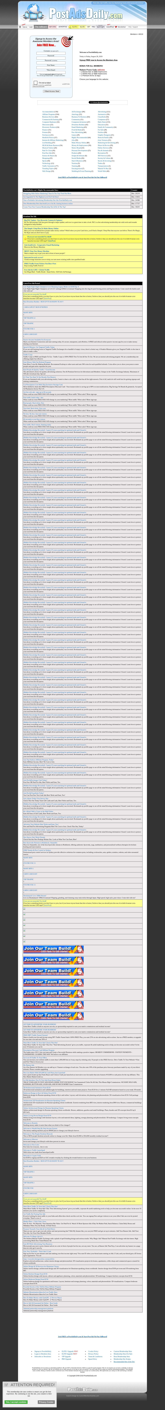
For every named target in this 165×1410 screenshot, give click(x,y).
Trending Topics (48, 168)
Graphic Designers (104, 135)
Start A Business (77, 161)
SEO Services (102, 156)
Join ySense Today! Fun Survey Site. (36, 798)
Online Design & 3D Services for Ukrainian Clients (41, 1266)
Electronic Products (49, 127)
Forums (44, 132)
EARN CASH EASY (30, 334)
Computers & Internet (79, 122)
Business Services (48, 117)
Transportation (103, 166)
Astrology (75, 114)
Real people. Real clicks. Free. (33, 403)
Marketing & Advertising (106, 143)
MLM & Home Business (50, 145)
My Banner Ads (28, 1065)
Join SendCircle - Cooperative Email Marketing (41, 245)
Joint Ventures (103, 140)
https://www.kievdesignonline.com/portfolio (38, 1259)
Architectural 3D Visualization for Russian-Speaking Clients (44, 1101)
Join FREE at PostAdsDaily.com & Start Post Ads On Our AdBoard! (82, 177)
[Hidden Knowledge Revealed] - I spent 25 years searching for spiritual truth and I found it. (54, 430)
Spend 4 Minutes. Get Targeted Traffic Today (39, 347)
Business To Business (79, 117)
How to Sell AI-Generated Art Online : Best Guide (40, 1303)
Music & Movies (104, 145)
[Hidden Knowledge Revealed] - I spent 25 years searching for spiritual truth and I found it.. (55, 655)
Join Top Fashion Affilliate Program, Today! (38, 760)
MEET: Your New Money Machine (36, 251)
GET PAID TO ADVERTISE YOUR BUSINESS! (39, 1024)
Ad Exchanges (77, 112)
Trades (100, 163)
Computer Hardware (49, 122)
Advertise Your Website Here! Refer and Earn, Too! (41, 824)
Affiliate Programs (48, 114)
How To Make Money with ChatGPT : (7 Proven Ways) (42, 1298)
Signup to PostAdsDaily (43, 1351)
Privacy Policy (93, 1354)
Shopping (45, 158)
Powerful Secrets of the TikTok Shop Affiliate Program (42, 1287)
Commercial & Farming (50, 119)
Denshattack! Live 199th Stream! (34, 896)
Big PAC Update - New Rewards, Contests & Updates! (43, 220)
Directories (46, 125)
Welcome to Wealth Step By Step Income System (40, 1128)
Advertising (102, 112)
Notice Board (76, 148)
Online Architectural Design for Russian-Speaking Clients (43, 1108)
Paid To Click (47, 150)
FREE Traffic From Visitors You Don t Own (40, 264)
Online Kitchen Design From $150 (35, 1274)
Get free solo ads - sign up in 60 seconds (37, 392)
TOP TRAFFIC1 (29, 1172)
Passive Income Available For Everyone (37, 340)
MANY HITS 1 (28, 869)
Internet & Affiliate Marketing (52, 140)
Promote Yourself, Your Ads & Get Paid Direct (39, 1229)
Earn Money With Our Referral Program (37, 362)
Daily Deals (102, 122)
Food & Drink (76, 130)
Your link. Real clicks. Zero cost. (34, 408)
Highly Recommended (79, 137)
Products (75, 153)
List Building (47, 143)
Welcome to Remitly (30, 1123)
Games (74, 135)
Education (101, 125)
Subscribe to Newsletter (43, 1356)
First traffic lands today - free (33, 398)
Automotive (102, 114)
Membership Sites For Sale (123, 1354)
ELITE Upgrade (67, 1354)
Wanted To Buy (103, 168)
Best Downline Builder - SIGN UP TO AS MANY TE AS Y (43, 302)
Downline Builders (78, 125)
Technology (46, 163)
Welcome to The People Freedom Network (38, 1134)
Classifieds (101, 117)
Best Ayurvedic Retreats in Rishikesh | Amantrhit (40, 843)
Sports (44, 161)
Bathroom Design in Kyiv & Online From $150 (39, 1093)
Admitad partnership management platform (38, 1308)
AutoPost (51, 241)
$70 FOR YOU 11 (29, 863)
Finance (45, 130)
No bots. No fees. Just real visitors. (35, 414)
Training (75, 166)
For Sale (101, 130)
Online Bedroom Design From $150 (35, 1279)
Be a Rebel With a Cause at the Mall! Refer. (38, 811)
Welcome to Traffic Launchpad (34, 1150)
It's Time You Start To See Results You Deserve (39, 377)
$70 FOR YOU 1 (29, 329)
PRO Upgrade (66, 1359)
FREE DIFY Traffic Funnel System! (35, 1035)
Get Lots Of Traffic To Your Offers (35, 1058)
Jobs (73, 140)
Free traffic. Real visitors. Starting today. (37, 425)
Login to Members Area (43, 1354)
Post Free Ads (47, 153)
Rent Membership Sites (122, 1356)
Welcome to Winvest (30, 1139)
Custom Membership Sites (123, 1351)
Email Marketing (78, 127)
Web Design (46, 171)
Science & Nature (48, 156)
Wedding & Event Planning (81, 171)
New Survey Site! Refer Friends (34, 837)
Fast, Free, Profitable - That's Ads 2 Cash (37, 1251)
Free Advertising (77, 132)
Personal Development (79, 150)
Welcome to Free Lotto (31, 1145)
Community (76, 119)
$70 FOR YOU (28, 1188)
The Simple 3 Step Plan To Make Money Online (41, 228)
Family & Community (105, 127)
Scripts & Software (78, 156)
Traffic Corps (27, 355)
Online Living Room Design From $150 (37, 1116)
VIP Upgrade (66, 1356)
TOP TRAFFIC (28, 323)
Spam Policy (92, 1359)
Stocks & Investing (104, 161)
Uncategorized (77, 168)
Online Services (103, 148)
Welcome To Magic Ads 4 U (33, 1236)
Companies (102, 119)
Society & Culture (104, 158)
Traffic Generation (48, 166)
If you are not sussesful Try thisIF (39, 237)
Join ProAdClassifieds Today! (33, 793)
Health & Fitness (48, 137)
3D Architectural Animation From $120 (37, 1088)
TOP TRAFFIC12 (29, 318)
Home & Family (103, 137)
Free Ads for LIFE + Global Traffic (37, 270)
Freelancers (46, 135)
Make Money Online (79, 143)
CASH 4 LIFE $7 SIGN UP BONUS (35, 307)
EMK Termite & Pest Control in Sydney (37, 850)
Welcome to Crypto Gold (32, 1156)
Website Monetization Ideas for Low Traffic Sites (40, 1292)
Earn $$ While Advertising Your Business (37, 1244)
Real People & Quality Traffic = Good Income (39, 370)
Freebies (101, 132)
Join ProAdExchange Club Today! (35, 780)
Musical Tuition (48, 148)
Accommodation (48, 112)
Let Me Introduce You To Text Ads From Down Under (41, 1080)
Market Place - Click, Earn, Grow (34, 1221)
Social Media (76, 158)
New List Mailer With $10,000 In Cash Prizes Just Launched (44, 1073)
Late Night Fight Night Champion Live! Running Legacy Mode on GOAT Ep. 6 (51, 287)
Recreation (101, 153)
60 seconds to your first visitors (34, 419)
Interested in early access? (33, 257)
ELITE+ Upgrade (68, 1351)
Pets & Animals (103, 150)
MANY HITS (27, 313)
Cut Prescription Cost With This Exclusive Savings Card (43, 385)
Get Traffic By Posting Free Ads (34, 1214)
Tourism (74, 163)
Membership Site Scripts (122, 1359)
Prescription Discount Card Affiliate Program (38, 1050)
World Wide (102, 171)
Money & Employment (80, 145)
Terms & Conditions (95, 1356)
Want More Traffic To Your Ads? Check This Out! (40, 1043)
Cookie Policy (93, 1351)
